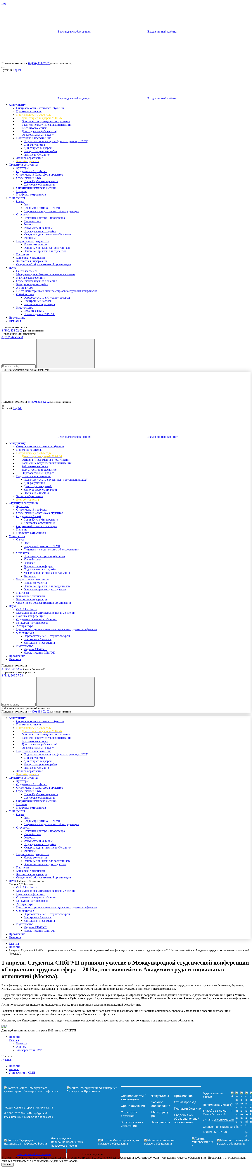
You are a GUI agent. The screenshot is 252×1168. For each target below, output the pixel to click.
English (17, 70)
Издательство (24, 307)
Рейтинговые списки (35, 128)
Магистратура (160, 1114)
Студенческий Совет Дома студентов (39, 174)
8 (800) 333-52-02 (39, 63)
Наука (12, 267)
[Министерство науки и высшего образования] (139, 1142)
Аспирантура (24, 287)
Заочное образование (29, 157)
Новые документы (35, 244)
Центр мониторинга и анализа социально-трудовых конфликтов (56, 291)
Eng (3, 3)
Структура (23, 214)
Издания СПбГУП (35, 310)
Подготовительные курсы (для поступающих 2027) (56, 141)
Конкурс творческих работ (40, 151)
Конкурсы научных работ (32, 284)
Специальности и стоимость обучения (40, 108)
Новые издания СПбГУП (39, 314)
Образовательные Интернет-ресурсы (47, 297)
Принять (7, 1164)
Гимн (27, 204)
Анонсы (21, 1046)
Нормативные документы (32, 241)
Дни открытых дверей (38, 147)
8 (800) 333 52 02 (12, 330)
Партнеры (22, 254)
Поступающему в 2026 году (33, 114)
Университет (17, 197)
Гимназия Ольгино (187, 1108)
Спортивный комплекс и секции (36, 187)
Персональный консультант (34, 1154)
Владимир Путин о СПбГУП (42, 207)
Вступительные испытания (132, 1124)
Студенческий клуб (28, 177)
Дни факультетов (34, 144)
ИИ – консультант (93, 1154)
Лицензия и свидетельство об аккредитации (51, 211)
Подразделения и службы (40, 231)
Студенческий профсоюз (31, 171)
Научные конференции (30, 277)
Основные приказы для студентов (45, 251)
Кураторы (22, 167)
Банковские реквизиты (30, 257)
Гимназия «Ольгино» (37, 154)
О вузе (20, 201)
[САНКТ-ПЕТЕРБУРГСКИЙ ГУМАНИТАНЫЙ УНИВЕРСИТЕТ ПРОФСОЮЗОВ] (61, 1089)
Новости (14, 946)
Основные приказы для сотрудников (47, 247)
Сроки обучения (133, 1106)
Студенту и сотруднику (23, 164)
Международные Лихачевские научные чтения (45, 274)
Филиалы (30, 237)
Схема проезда (185, 1102)
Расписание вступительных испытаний (47, 124)
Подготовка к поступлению (33, 138)
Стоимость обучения (129, 1114)
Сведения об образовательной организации (43, 264)
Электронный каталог (37, 300)
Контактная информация (31, 261)
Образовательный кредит (38, 134)
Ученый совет (32, 221)
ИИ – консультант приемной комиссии (25, 369)
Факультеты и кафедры (38, 227)
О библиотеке (25, 294)
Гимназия (15, 320)
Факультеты (160, 1096)
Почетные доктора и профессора (44, 217)
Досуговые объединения (39, 184)
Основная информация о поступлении (46, 121)
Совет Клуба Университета (41, 181)
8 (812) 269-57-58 (12, 337)
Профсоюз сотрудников (31, 194)
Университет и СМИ (29, 1050)
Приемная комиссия (29, 111)
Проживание (17, 317)
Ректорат (29, 224)
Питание (21, 191)
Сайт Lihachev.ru (26, 271)
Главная (14, 943)
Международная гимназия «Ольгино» (47, 234)
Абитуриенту (17, 104)
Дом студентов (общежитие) (39, 131)
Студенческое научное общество (36, 281)
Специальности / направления (133, 1097)
